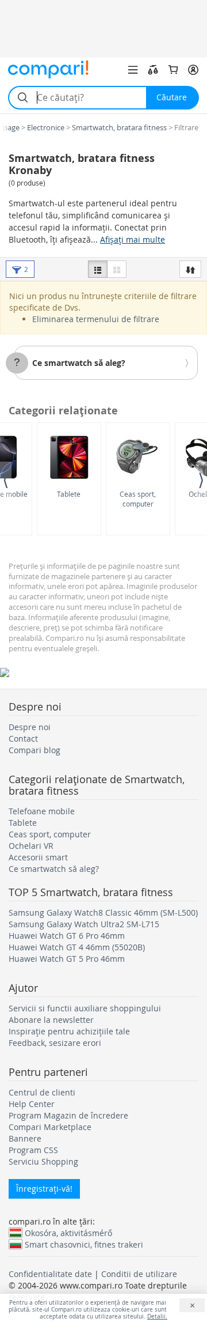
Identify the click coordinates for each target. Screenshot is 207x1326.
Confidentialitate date (50, 1273)
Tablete (68, 493)
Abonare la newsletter (51, 1019)
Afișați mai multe (132, 239)
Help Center (32, 1103)
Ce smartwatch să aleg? (78, 362)
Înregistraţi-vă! (44, 1188)
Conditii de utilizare (139, 1273)
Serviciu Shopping (43, 1161)
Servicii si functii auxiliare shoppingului (85, 1008)
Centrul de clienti (42, 1092)
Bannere (25, 1138)
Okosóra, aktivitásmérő (68, 1232)
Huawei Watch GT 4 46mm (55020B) (77, 947)
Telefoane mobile (42, 811)
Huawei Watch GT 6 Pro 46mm (67, 935)
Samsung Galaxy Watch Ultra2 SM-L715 (84, 924)
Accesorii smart (38, 857)
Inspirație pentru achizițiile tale (69, 1031)
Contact (23, 738)
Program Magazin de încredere (68, 1115)
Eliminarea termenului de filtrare (95, 318)
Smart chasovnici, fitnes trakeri (84, 1244)
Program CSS (33, 1149)
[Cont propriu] (193, 70)
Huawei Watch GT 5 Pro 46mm (67, 958)
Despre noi (30, 726)
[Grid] (116, 269)
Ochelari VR (31, 845)
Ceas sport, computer (138, 498)
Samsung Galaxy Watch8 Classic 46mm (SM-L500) (103, 912)
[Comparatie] (153, 70)
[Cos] (173, 70)
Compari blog (34, 750)
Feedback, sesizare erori (55, 1042)
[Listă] (98, 269)
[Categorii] (132, 70)
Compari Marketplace (50, 1126)
